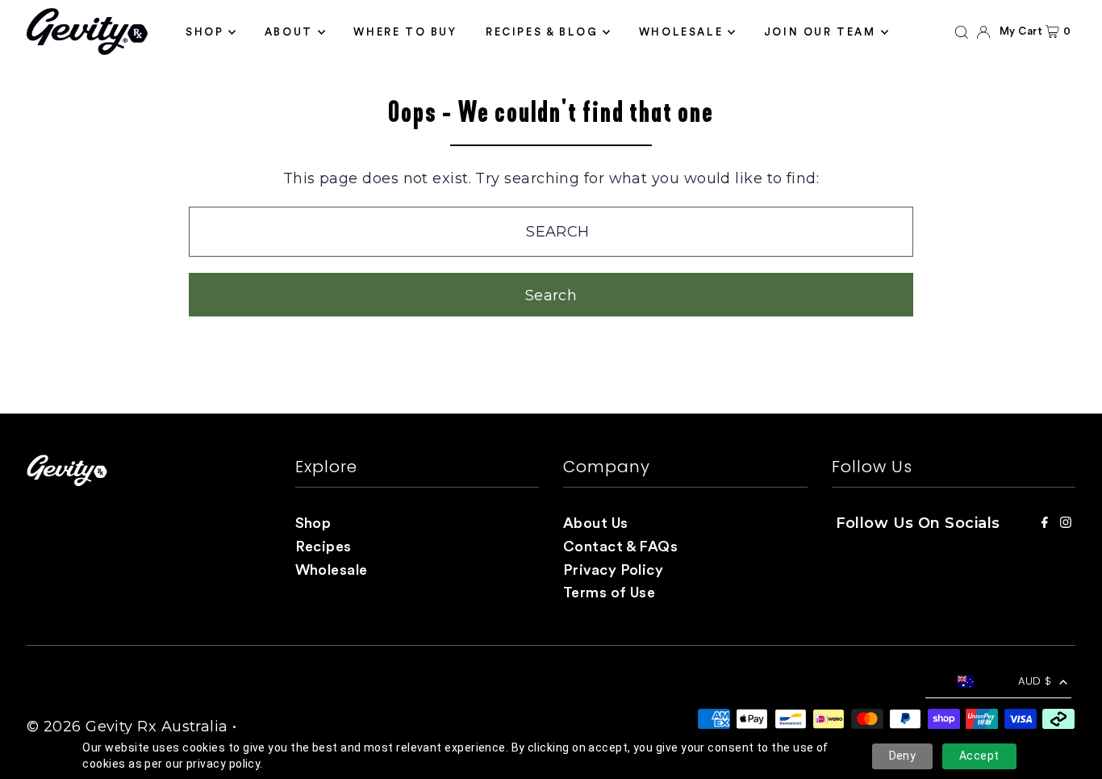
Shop (313, 523)
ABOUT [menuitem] (289, 32)
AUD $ (1034, 681)
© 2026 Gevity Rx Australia (127, 726)
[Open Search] (961, 31)
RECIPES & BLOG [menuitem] (542, 32)
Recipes (323, 546)
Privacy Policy (613, 570)
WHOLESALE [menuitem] (681, 32)
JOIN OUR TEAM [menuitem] (820, 32)
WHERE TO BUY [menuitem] (405, 32)
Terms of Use (609, 592)
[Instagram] (1065, 523)
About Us (595, 523)
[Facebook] (1044, 523)
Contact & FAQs (620, 546)
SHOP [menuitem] (204, 32)
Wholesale (331, 570)
